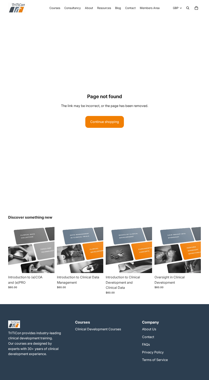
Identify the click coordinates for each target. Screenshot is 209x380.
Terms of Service (155, 360)
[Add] (48, 267)
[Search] (187, 7)
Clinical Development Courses (98, 329)
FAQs (146, 344)
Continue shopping (104, 122)
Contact (148, 337)
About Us (149, 329)
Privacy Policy (153, 352)
